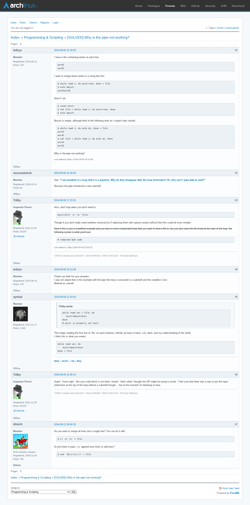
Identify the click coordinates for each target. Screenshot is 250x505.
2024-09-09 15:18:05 (65, 50)
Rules (23, 22)
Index (13, 22)
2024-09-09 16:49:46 (65, 173)
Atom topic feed (230, 488)
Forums (170, 5)
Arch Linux (20, 5)
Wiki (183, 5)
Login (55, 22)
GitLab (195, 5)
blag (79, 361)
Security (210, 5)
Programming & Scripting (43, 37)
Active (220, 28)
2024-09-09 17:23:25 (65, 200)
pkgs (56, 361)
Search (33, 22)
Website (20, 236)
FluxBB (234, 492)
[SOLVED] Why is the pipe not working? (98, 37)
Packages (154, 5)
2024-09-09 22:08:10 (65, 374)
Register (44, 22)
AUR (223, 5)
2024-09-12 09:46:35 (65, 424)
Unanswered (232, 28)
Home (138, 5)
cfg (72, 361)
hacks (65, 361)
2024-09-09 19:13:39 (65, 269)
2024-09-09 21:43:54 (65, 296)
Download (238, 5)
